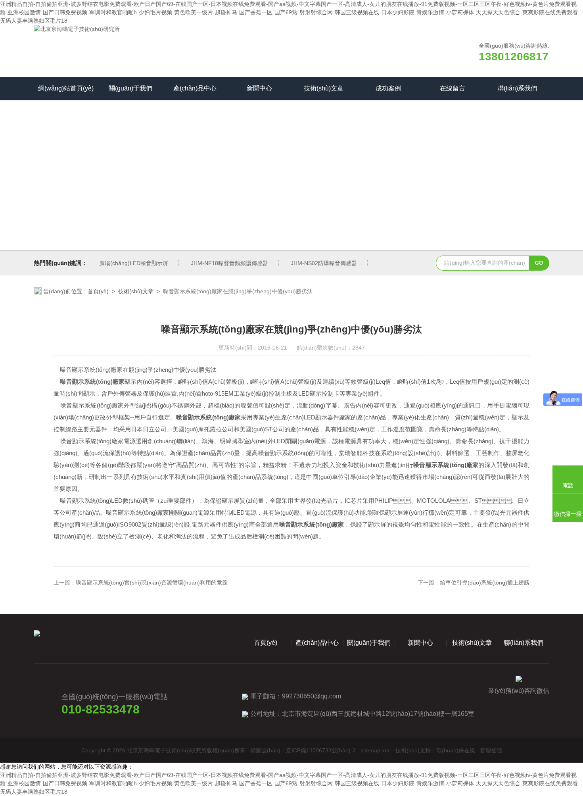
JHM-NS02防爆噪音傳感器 (324, 263)
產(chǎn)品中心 (195, 88)
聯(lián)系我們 (517, 88)
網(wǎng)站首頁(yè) (66, 88)
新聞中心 (259, 88)
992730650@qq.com (311, 696)
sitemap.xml (376, 750)
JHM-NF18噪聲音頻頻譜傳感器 (229, 263)
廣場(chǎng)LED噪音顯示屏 (133, 263)
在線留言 (452, 88)
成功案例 (388, 88)
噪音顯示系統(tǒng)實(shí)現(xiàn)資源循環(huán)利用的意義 (152, 582)
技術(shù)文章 (323, 88)
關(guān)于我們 (130, 88)
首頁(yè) (98, 291)
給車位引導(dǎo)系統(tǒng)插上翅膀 (484, 582)
